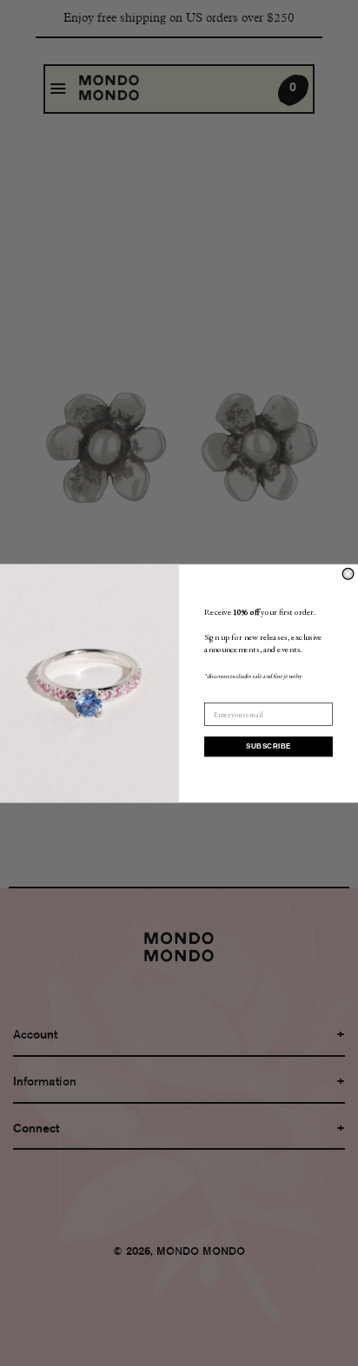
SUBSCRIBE (268, 746)
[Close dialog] (348, 573)
